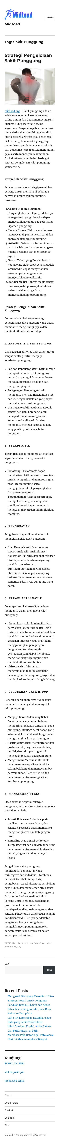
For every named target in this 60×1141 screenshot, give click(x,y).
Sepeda (9, 1117)
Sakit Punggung (13, 946)
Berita (21, 943)
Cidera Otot (32, 943)
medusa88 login (14, 1080)
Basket (9, 1110)
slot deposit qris (14, 1072)
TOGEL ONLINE (14, 1063)
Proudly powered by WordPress (31, 1135)
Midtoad (12, 24)
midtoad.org (12, 111)
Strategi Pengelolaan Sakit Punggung (28, 58)
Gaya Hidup (45, 943)
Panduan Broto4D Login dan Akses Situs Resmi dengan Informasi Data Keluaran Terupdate (29, 1009)
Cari (7, 963)
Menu (50, 17)
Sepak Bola (11, 1102)
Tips (7, 1125)
